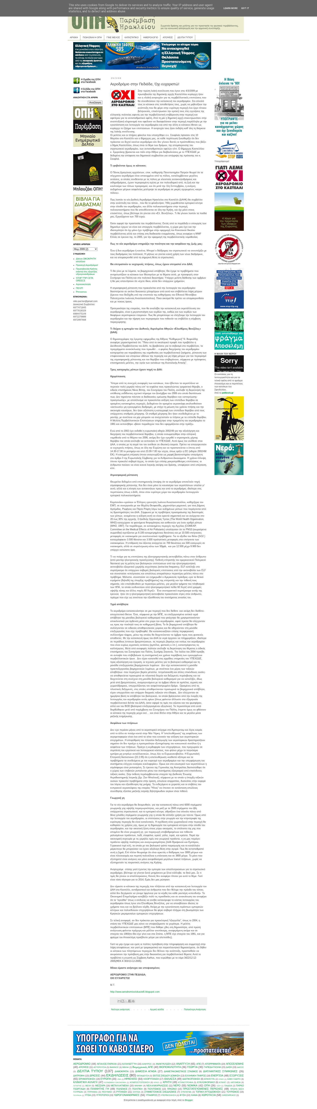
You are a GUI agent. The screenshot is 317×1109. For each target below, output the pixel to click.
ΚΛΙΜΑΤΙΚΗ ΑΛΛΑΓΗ (85, 1082)
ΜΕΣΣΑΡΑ (100, 1085)
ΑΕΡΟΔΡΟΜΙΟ (81, 1063)
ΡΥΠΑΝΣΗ (121, 1092)
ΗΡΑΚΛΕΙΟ (130, 1078)
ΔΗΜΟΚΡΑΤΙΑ (122, 1071)
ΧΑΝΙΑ (194, 1095)
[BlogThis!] (123, 1001)
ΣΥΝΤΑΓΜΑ (186, 1092)
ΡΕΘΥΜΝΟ (107, 1092)
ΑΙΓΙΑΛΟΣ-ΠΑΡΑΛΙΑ (107, 1064)
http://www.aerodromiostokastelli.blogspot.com (135, 991)
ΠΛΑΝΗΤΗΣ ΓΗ (99, 1088)
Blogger (189, 1100)
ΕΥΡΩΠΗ (106, 1078)
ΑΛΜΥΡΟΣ (147, 1064)
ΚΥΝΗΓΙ (222, 1082)
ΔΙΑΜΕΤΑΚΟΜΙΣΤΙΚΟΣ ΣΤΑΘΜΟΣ (181, 1071)
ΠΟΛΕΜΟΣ (121, 1089)
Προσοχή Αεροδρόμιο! (87, 265)
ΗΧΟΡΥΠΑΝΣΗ (151, 1079)
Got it (245, 8)
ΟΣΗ (219, 1086)
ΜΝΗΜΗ (138, 1086)
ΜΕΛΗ (88, 1086)
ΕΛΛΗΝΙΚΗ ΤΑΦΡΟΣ (195, 1075)
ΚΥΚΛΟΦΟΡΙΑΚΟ (206, 1082)
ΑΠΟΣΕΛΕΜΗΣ (235, 1063)
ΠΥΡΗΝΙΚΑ (92, 1092)
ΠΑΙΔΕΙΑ (228, 1086)
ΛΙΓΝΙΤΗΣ (77, 1086)
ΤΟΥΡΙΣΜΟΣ (232, 1092)
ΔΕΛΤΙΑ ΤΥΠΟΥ (185, 37)
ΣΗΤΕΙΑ (136, 1092)
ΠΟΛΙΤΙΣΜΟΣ (154, 1089)
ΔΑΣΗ (229, 1067)
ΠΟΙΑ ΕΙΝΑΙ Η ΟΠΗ (92, 37)
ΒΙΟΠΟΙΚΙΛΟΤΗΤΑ (170, 1067)
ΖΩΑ (119, 1079)
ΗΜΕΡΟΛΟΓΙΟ (150, 37)
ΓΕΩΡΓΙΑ (192, 1067)
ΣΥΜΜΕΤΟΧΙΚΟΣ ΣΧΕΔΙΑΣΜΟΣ (160, 1092)
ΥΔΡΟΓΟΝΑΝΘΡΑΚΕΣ (127, 1095)
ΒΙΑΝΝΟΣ (114, 1067)
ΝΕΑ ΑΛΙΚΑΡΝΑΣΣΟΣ (157, 1085)
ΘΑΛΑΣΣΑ (170, 1078)
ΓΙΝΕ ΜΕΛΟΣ (113, 37)
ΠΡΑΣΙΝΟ (172, 1089)
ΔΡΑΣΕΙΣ (95, 1075)
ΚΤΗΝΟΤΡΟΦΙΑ (185, 1082)
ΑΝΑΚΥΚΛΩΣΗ (163, 1064)
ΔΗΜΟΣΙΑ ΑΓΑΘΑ (145, 1071)
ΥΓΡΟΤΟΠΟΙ (102, 1095)
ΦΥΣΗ (183, 1095)
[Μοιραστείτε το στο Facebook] (130, 1001)
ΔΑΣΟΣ (240, 1067)
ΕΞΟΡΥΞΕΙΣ (236, 1075)
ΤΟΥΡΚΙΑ (77, 1095)
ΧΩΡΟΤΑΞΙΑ (208, 1095)
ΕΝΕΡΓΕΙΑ (217, 1075)
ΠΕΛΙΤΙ (79, 288)
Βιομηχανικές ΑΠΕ (142, 1067)
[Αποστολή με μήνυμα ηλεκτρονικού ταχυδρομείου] (119, 1001)
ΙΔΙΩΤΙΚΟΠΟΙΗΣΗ (191, 1079)
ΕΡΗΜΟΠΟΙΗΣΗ (87, 1079)
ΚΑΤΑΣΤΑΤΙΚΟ (132, 37)
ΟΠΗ (207, 1085)
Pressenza (81, 292)
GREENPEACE (229, 1095)
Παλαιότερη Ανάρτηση (195, 1009)
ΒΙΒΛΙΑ (125, 1067)
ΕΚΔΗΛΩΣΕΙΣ (117, 1075)
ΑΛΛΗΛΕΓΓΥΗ (129, 1064)
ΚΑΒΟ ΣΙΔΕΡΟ (234, 1079)
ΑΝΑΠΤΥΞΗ (183, 1063)
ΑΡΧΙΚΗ (74, 37)
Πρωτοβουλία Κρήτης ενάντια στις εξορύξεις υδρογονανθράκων (86, 272)
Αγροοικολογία (83, 284)
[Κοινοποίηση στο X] (126, 1001)
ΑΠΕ (198, 1064)
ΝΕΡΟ (177, 1085)
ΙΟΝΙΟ (221, 1079)
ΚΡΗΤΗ (167, 1082)
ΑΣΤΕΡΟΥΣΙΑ (100, 1067)
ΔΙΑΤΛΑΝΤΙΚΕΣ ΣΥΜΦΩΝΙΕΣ (220, 1071)
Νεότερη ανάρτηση (120, 1009)
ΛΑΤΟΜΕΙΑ (235, 1082)
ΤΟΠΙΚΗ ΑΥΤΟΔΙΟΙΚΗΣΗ (208, 1092)
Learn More (230, 8)
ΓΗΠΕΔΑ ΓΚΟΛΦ (212, 1067)
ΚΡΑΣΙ (156, 1082)
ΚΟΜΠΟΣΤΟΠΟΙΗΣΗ (140, 1082)
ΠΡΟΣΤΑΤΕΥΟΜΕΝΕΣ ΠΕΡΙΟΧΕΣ (203, 1088)
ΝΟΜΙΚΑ (192, 1085)
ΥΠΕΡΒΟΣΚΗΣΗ (168, 1095)
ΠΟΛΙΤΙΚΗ (137, 1089)
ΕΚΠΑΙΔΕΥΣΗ (143, 1076)
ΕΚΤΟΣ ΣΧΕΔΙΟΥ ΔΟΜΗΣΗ (166, 1075)
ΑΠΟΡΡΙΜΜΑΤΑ (213, 1064)
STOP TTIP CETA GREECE (84, 279)
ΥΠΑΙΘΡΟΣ (151, 1095)
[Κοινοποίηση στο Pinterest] (133, 1001)
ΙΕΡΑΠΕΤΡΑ (209, 1079)
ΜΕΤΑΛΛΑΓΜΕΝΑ (120, 1085)
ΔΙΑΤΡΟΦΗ (78, 1075)
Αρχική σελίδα (157, 1009)
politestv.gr (228, 393)
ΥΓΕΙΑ (88, 1095)
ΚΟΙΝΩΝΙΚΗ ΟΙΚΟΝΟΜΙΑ (115, 1082)
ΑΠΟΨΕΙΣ (168, 37)
